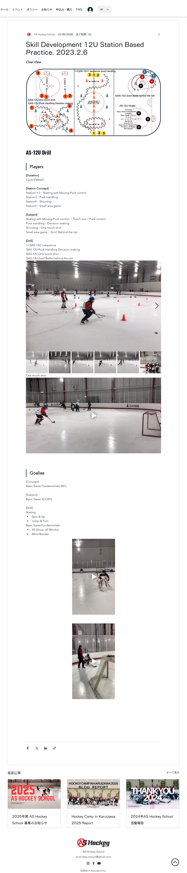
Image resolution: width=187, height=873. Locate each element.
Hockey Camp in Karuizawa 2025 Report (93, 820)
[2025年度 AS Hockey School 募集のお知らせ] (34, 794)
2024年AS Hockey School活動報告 (152, 820)
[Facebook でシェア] (27, 748)
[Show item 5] (128, 362)
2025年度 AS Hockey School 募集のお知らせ (29, 820)
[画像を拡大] (93, 305)
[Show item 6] (151, 362)
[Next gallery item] (157, 306)
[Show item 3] (83, 362)
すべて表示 (173, 772)
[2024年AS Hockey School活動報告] (152, 794)
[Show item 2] (60, 362)
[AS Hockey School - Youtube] (99, 863)
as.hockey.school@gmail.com (93, 856)
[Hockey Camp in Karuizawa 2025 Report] (93, 794)
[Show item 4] (105, 362)
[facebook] (93, 863)
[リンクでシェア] (54, 748)
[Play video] (93, 415)
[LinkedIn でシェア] (45, 748)
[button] (46, 9)
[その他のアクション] (159, 34)
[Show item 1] (37, 362)
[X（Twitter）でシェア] (36, 748)
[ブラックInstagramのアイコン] (88, 863)
